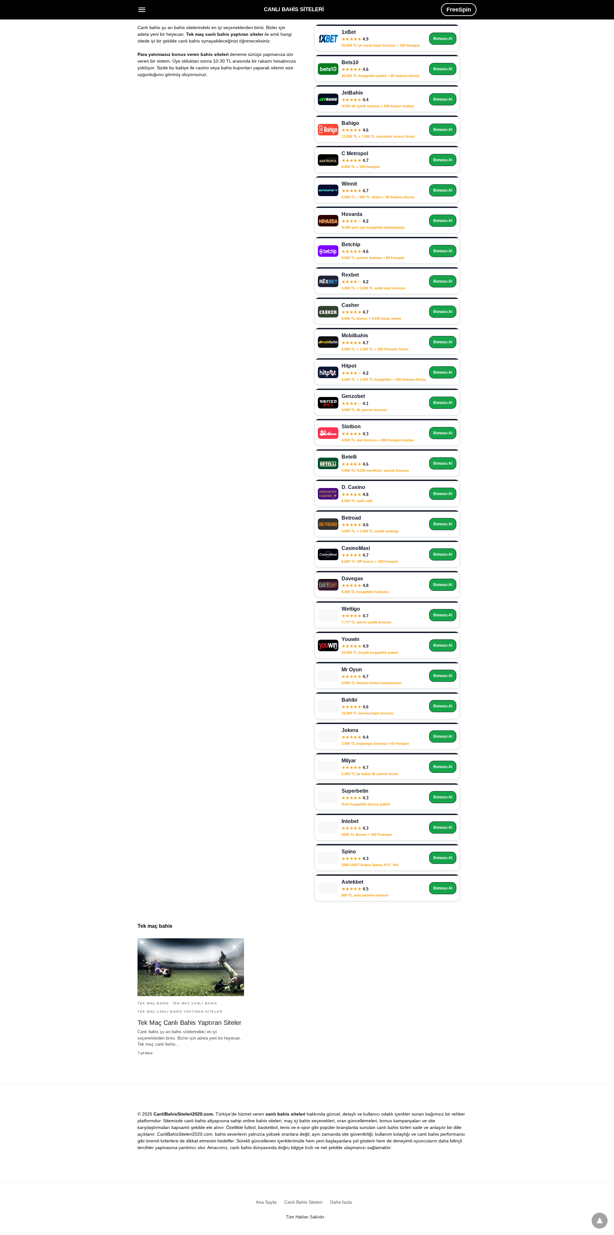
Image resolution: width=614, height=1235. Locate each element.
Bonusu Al (442, 38)
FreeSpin (458, 9)
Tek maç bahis (153, 1003)
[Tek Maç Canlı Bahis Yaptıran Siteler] (191, 967)
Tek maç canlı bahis (194, 1003)
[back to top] (600, 1221)
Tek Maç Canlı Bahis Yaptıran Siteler (189, 1022)
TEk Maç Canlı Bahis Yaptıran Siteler (180, 1011)
